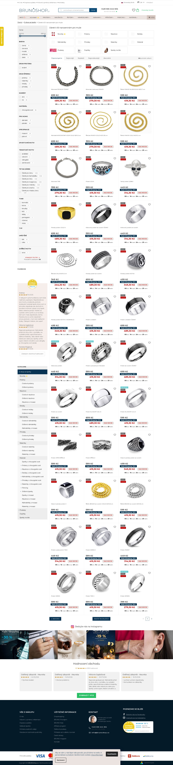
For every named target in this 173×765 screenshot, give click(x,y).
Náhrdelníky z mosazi (29, 428)
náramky (27, 81)
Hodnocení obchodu (86, 663)
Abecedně (107, 58)
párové (26, 136)
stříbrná (26, 54)
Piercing (25, 488)
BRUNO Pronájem (60, 720)
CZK (141, 2)
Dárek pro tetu (29, 179)
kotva (25, 205)
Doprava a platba (30, 2)
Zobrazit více (86, 695)
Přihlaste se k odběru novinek (64, 732)
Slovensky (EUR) (128, 2)
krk (25, 239)
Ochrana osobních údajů (28, 729)
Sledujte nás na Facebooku (135, 714)
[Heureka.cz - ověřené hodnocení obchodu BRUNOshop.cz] (138, 727)
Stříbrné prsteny (28, 387)
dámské (26, 120)
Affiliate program (60, 726)
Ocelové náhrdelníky (29, 421)
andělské (26, 154)
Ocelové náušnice (28, 395)
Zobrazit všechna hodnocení (32, 354)
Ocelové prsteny (28, 383)
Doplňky (23, 514)
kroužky (26, 208)
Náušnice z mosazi (28, 402)
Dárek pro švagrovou (32, 182)
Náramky (23, 443)
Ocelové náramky (28, 447)
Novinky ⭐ (24, 376)
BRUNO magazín (60, 739)
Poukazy (23, 510)
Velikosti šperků (25, 726)
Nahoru (56, 619)
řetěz (25, 223)
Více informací (97, 755)
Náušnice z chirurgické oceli (32, 469)
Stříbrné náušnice (28, 398)
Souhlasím (111, 754)
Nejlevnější (70, 58)
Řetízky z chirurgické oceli (31, 473)
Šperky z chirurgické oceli (31, 462)
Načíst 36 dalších (101, 619)
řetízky (26, 84)
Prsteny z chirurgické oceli (31, 465)
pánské (26, 123)
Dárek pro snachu (30, 188)
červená (26, 48)
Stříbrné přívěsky (28, 439)
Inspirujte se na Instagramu (135, 718)
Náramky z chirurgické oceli (32, 484)
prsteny (26, 78)
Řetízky (22, 406)
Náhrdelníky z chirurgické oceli (33, 477)
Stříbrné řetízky (27, 413)
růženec (26, 220)
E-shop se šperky (25, 372)
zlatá (25, 57)
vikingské (26, 160)
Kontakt (57, 742)
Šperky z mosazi (28, 495)
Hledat (93, 10)
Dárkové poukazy (60, 729)
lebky (25, 214)
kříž (24, 211)
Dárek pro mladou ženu (30, 192)
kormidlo (26, 202)
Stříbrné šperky (27, 491)
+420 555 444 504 (99, 727)
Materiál (22, 458)
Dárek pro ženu (30, 173)
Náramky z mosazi (28, 454)
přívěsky (26, 87)
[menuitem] (23, 17)
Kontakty (62, 2)
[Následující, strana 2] (147, 619)
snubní (25, 68)
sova (25, 252)
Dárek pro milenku (31, 185)
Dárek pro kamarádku (32, 176)
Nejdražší (81, 58)
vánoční (26, 157)
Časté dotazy (58, 735)
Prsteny (22, 380)
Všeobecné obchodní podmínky (31, 732)
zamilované (27, 163)
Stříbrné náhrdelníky (29, 424)
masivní (26, 133)
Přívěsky (23, 432)
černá (25, 45)
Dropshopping (59, 716)
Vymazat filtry (31, 257)
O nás (20, 2)
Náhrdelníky (24, 417)
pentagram (27, 217)
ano (24, 97)
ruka (25, 242)
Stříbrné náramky (28, 450)
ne (24, 100)
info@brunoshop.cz (100, 732)
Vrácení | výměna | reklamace (47, 2)
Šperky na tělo (25, 518)
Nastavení (61, 760)
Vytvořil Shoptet (149, 763)
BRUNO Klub (58, 723)
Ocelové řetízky (27, 409)
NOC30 (73, 100)
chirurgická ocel (29, 110)
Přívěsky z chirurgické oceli (31, 480)
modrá (25, 51)
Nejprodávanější (93, 58)
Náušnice (23, 391)
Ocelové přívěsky (28, 436)
